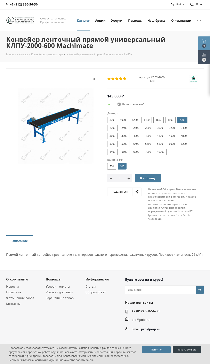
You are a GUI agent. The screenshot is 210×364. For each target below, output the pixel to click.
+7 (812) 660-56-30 (146, 311)
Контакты (13, 304)
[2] (113, 78)
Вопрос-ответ (96, 292)
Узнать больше (187, 349)
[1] (109, 78)
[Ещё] (199, 20)
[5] (125, 78)
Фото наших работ (20, 298)
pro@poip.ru (141, 320)
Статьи (91, 286)
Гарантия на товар (60, 298)
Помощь (53, 279)
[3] (117, 78)
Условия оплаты (58, 286)
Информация (97, 279)
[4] (121, 78)
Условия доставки (59, 292)
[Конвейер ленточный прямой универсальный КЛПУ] (56, 125)
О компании (17, 279)
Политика (13, 292)
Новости (12, 286)
